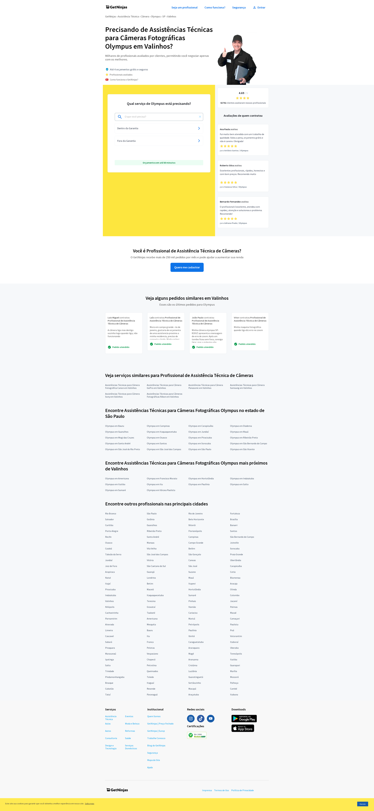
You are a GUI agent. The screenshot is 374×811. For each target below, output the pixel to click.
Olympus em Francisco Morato (162, 478)
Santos (233, 531)
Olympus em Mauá (239, 431)
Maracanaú (110, 653)
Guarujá (150, 571)
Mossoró (234, 677)
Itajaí (107, 583)
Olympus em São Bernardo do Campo (248, 443)
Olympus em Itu (155, 484)
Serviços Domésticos (131, 747)
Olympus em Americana (117, 478)
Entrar (261, 7)
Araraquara (193, 647)
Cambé (233, 688)
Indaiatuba (110, 595)
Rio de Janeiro (195, 513)
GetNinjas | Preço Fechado (160, 723)
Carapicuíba (236, 566)
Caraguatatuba (196, 641)
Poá (232, 630)
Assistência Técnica (128, 16)
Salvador (109, 519)
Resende (151, 688)
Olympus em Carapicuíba (200, 425)
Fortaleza (235, 513)
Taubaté (151, 612)
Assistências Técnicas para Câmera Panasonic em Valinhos (205, 386)
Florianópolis (195, 531)
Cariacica (192, 612)
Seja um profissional (185, 7)
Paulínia (192, 630)
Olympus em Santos (157, 443)
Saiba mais (89, 803)
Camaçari (235, 618)
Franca (150, 641)
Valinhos (171, 16)
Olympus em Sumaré (115, 490)
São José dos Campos (157, 554)
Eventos (129, 716)
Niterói (192, 525)
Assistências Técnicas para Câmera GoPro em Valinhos (164, 386)
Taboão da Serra (113, 554)
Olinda (233, 589)
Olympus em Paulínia (198, 484)
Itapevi (191, 583)
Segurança (239, 7)
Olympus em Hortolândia (201, 478)
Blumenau (235, 577)
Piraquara (110, 647)
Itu (148, 636)
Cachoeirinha (111, 612)
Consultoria (111, 738)
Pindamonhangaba (114, 677)
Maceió (150, 589)
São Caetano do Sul (156, 566)
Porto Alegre (111, 531)
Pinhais (192, 601)
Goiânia (150, 519)
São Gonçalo (194, 554)
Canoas (192, 560)
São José (192, 566)
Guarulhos (152, 525)
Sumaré (192, 595)
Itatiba (233, 659)
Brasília (234, 519)
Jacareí (233, 601)
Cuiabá (108, 548)
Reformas (130, 730)
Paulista (234, 624)
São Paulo (152, 513)
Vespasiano (152, 653)
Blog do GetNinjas (156, 745)
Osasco (108, 542)
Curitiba (109, 525)
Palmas (234, 606)
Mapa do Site (153, 760)
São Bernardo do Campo (242, 536)
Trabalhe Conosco (156, 738)
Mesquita (151, 624)
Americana (152, 618)
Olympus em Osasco (157, 437)
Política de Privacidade (242, 790)
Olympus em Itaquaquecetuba (162, 431)
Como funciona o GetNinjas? (124, 79)
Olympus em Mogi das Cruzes (119, 437)
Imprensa (207, 790)
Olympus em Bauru (114, 425)
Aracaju (233, 583)
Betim (150, 583)
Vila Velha (151, 548)
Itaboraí (234, 641)
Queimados (152, 671)
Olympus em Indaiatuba (242, 478)
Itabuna (234, 694)
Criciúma (192, 665)
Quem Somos (154, 716)
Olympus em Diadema (241, 425)
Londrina (151, 577)
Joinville (234, 542)
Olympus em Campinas (158, 425)
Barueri (233, 525)
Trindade (109, 671)
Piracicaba (110, 589)
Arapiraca (110, 571)
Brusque (109, 682)
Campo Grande (195, 542)
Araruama (193, 659)
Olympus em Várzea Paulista (161, 490)
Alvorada (109, 624)
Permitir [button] (363, 804)
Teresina (151, 601)
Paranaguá (152, 694)
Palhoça (234, 682)
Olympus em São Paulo (199, 449)
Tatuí (107, 694)
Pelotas (151, 647)
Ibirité (191, 636)
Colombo (234, 595)
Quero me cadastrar (187, 267)
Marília (233, 671)
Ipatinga (109, 659)
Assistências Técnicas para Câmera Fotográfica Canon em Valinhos (122, 386)
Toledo (150, 677)
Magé (191, 653)
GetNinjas (110, 16)
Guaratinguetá (195, 677)
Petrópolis (193, 624)
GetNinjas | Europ (156, 730)
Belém (191, 548)
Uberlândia (235, 560)
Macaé (233, 612)
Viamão (192, 606)
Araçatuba (193, 694)
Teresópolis (236, 653)
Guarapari (235, 665)
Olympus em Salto (239, 484)
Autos (108, 730)
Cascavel (109, 636)
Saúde (128, 738)
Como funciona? (215, 7)
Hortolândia (194, 589)
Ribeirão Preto (154, 531)
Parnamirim (111, 618)
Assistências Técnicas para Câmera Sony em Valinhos (122, 395)
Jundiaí (108, 560)
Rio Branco (110, 513)
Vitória (150, 560)
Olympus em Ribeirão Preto (244, 437)
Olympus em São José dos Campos (164, 449)
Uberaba (234, 647)
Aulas (108, 723)
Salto (108, 665)
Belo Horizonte (196, 519)
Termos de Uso (221, 790)
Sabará (108, 641)
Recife (108, 536)
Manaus (150, 542)
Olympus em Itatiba (115, 484)
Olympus (156, 16)
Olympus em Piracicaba (200, 437)
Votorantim (236, 636)
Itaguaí (150, 682)
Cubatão (109, 688)
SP (163, 16)
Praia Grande (236, 554)
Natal (108, 577)
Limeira (109, 630)
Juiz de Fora (111, 566)
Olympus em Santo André (117, 443)
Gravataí (151, 606)
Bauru (150, 630)
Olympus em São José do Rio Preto (122, 449)
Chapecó (151, 659)
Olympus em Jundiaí (198, 431)
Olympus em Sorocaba (199, 443)
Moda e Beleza (132, 723)
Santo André (153, 536)
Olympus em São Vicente (242, 449)
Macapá (192, 688)
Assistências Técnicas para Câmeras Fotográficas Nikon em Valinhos (164, 395)
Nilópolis (109, 606)
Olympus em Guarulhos (116, 431)
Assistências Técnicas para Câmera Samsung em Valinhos (247, 386)
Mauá (191, 577)
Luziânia (192, 671)
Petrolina (151, 665)
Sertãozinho (194, 682)
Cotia (233, 571)
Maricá (191, 618)
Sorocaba (234, 548)
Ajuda (150, 767)
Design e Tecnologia (110, 747)
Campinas (193, 536)
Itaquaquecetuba (155, 595)
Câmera (145, 16)
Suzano (192, 571)
